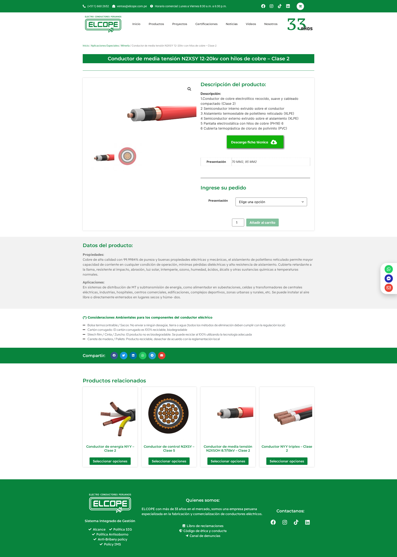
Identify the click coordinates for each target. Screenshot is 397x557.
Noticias (232, 24)
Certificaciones (206, 24)
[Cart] (300, 6)
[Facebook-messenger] (389, 278)
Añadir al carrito (262, 222)
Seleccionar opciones (110, 461)
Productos (156, 24)
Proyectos (179, 24)
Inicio (136, 24)
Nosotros (270, 24)
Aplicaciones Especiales (105, 45)
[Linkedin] (288, 6)
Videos (251, 24)
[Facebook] (263, 6)
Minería (125, 45)
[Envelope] (389, 288)
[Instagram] (271, 6)
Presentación (218, 200)
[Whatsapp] (389, 269)
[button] (189, 89)
